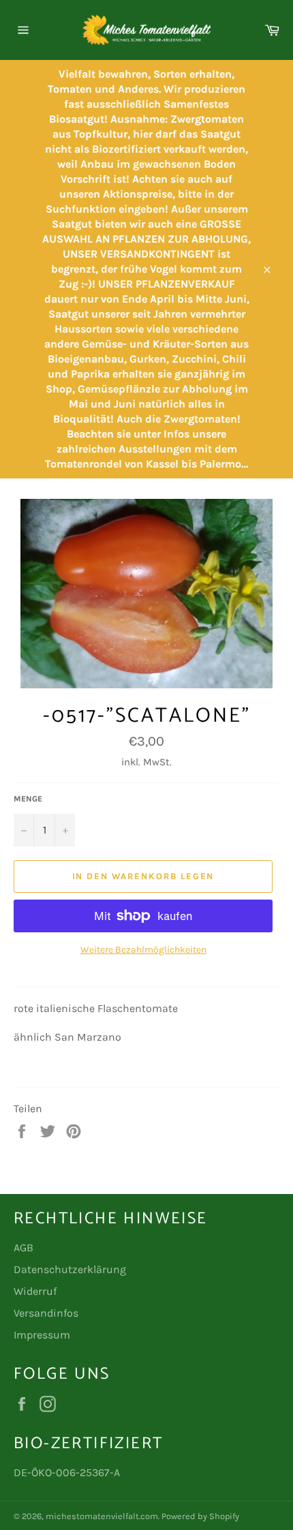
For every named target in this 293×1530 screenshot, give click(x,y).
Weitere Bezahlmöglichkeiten (143, 949)
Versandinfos (46, 1312)
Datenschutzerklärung (70, 1269)
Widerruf (35, 1291)
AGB (23, 1247)
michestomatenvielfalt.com (102, 1516)
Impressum (42, 1334)
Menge (28, 799)
